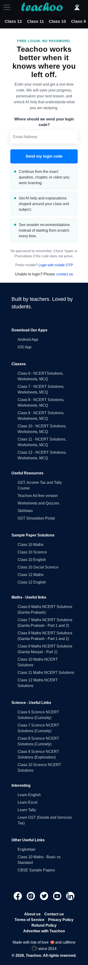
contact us (64, 274)
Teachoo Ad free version (38, 496)
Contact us (54, 914)
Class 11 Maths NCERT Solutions (46, 673)
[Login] (77, 7)
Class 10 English (32, 560)
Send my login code (44, 156)
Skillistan (25, 511)
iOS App (24, 347)
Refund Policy (44, 925)
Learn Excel (28, 802)
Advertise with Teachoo (44, 931)
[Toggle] (8, 7)
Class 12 (13, 21)
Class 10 (57, 21)
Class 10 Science (32, 552)
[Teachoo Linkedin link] (70, 896)
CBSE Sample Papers (36, 870)
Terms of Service (29, 920)
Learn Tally (27, 810)
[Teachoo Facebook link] (18, 896)
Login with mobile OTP (55, 265)
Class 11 (35, 21)
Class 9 (78, 21)
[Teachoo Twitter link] (44, 896)
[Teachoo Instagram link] (31, 896)
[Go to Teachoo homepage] (42, 7)
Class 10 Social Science (38, 567)
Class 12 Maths (30, 575)
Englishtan (26, 849)
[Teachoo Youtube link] (57, 896)
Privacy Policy (60, 920)
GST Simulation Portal (36, 518)
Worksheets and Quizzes (38, 503)
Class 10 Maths (30, 545)
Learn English (29, 795)
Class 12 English (32, 582)
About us (32, 914)
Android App (28, 340)
